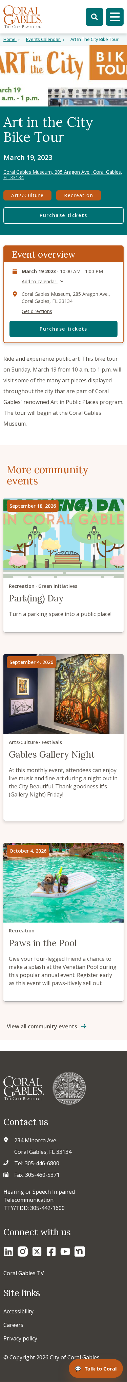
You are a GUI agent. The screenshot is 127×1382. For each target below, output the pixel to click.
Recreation (78, 195)
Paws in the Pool (63, 922)
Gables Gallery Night (63, 737)
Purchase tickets (63, 215)
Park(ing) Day (63, 565)
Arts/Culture (27, 195)
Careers (13, 1325)
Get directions (37, 311)
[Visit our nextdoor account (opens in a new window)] (80, 1251)
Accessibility (18, 1311)
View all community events (43, 1026)
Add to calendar (40, 281)
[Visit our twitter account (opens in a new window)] (37, 1251)
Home (10, 39)
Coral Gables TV (23, 1273)
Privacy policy (20, 1338)
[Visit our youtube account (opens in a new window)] (65, 1251)
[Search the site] (94, 17)
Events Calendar (43, 39)
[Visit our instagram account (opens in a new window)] (23, 1251)
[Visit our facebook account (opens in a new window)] (51, 1251)
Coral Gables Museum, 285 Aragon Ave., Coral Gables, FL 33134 (62, 174)
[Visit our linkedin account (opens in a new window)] (8, 1251)
